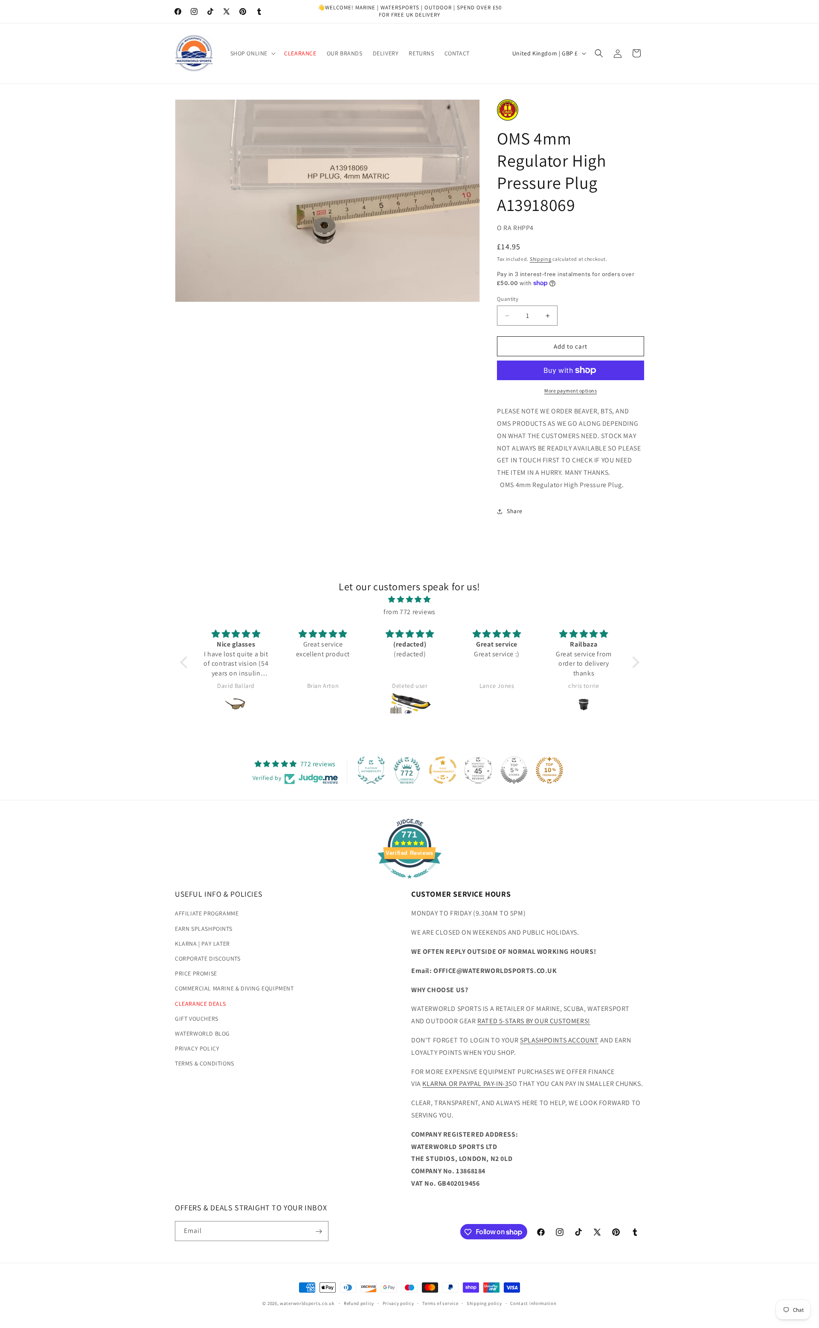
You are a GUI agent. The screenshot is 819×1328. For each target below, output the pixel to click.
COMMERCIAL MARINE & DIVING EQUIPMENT (234, 989)
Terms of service (440, 1303)
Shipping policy (484, 1303)
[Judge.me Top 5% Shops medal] (514, 770)
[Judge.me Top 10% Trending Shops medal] (549, 770)
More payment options (570, 390)
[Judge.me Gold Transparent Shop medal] (442, 770)
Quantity (507, 299)
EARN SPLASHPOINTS (203, 928)
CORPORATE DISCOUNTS (207, 958)
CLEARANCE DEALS (200, 1004)
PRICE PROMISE (196, 974)
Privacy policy (398, 1303)
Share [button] (515, 511)
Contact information (533, 1303)
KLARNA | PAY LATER (202, 943)
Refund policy (359, 1303)
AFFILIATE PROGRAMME (206, 914)
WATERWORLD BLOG (202, 1033)
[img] (409, 599)
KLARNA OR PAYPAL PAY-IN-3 (465, 1084)
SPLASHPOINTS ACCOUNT (559, 1040)
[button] (252, 53)
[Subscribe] (318, 1231)
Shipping (541, 259)
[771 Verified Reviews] (409, 882)
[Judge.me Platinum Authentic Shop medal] (371, 770)
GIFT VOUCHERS (196, 1018)
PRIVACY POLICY (197, 1049)
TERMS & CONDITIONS (204, 1064)
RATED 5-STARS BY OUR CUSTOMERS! (533, 1021)
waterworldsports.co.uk (307, 1303)
